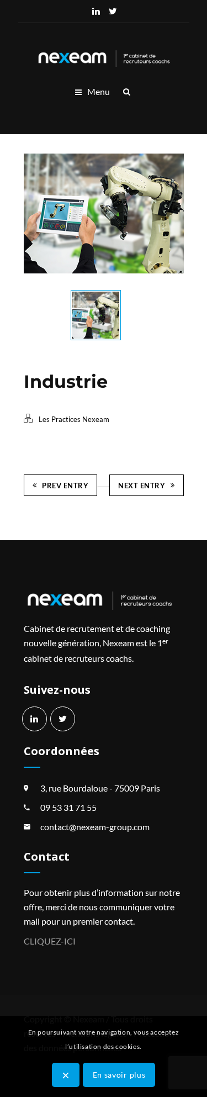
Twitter (112, 11)
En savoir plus (119, 1074)
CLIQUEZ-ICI (50, 941)
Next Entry (141, 485)
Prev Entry (65, 485)
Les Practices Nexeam (74, 419)
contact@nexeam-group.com (95, 826)
